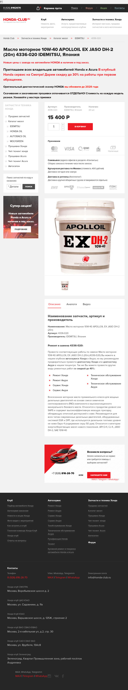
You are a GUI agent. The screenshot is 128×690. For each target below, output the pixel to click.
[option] (84, 237)
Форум (89, 8)
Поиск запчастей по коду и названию (20, 179)
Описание (54, 304)
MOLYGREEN (16, 141)
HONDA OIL (16, 131)
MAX (94, 479)
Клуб (10, 500)
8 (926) (12, 8)
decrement (62, 128)
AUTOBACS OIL (18, 136)
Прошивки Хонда (17, 146)
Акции (103, 8)
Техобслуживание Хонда (60, 525)
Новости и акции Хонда (18, 515)
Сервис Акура (60, 390)
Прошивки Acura (17, 156)
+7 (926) (63, 473)
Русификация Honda (58, 539)
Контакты (120, 8)
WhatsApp (113, 479)
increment (62, 124)
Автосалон (14, 166)
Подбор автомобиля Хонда (20, 506)
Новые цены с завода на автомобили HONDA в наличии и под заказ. (46, 62)
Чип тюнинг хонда (18, 151)
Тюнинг (51, 544)
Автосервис (54, 500)
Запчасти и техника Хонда (102, 500)
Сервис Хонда (60, 385)
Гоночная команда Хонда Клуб (22, 530)
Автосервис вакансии (17, 510)
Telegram (102, 479)
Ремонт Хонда (60, 375)
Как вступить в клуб (17, 525)
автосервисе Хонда (76, 358)
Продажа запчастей (19, 116)
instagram (49, 676)
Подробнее (21, 229)
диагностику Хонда (87, 362)
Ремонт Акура (60, 380)
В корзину (80, 126)
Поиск (74, 8)
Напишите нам (98, 475)
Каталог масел (16, 121)
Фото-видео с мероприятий (20, 520)
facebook (63, 676)
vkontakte (56, 676)
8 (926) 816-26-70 (17, 577)
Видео (86, 304)
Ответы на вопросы (16, 540)
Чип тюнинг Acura (18, 161)
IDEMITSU (15, 126)
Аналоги (71, 304)
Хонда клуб (12, 535)
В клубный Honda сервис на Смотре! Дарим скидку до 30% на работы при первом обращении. (59, 75)
